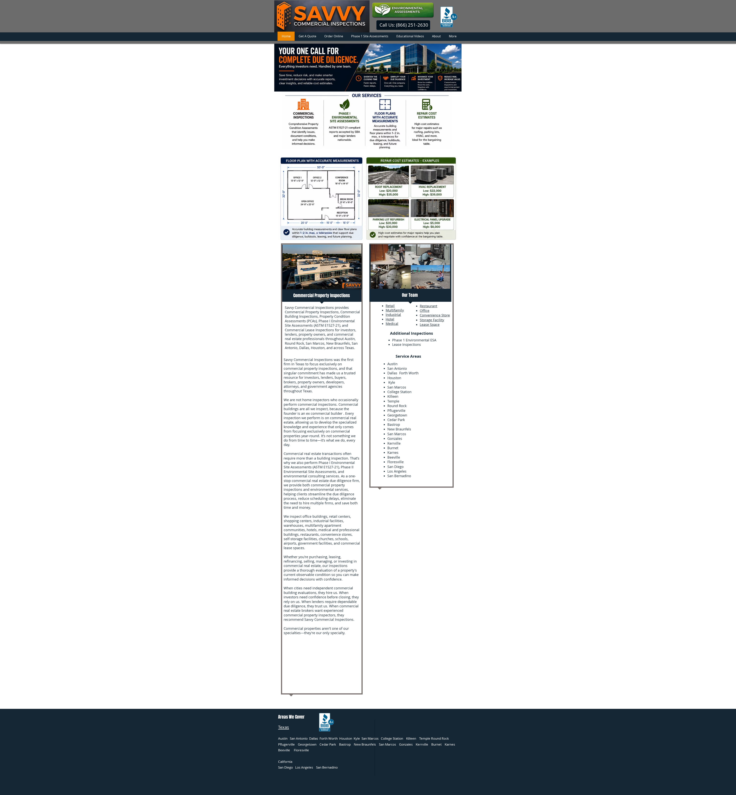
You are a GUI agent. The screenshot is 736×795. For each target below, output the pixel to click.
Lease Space (429, 324)
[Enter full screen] (356, 283)
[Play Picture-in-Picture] (349, 283)
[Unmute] (293, 283)
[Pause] (287, 283)
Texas (283, 727)
